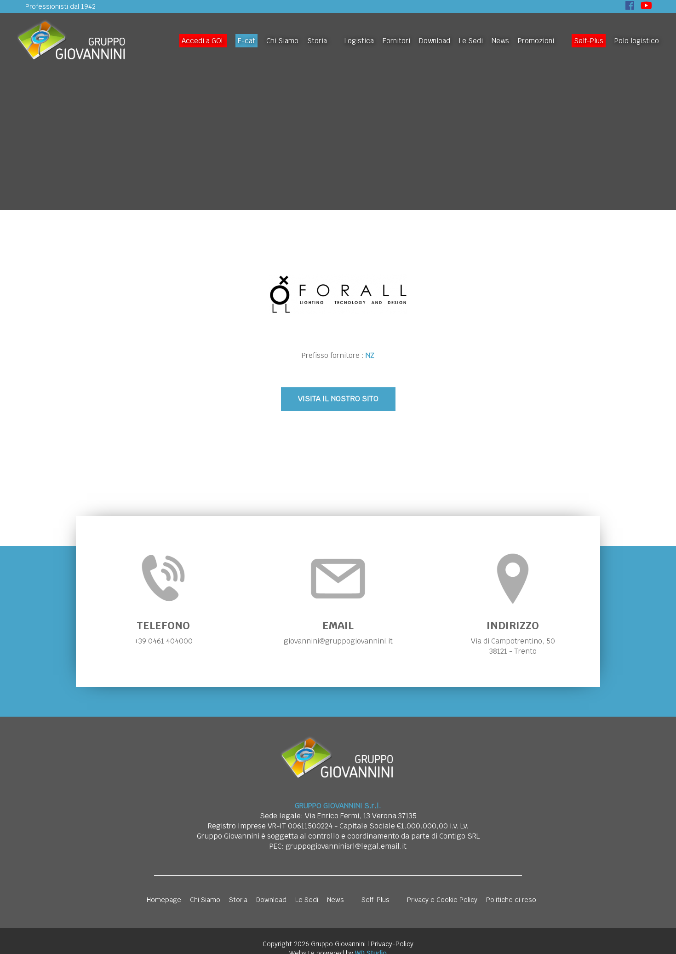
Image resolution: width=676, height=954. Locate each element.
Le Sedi (471, 40)
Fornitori (396, 40)
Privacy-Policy (392, 944)
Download (434, 40)
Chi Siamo (282, 40)
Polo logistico (636, 40)
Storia (317, 40)
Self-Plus (588, 40)
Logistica (359, 40)
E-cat (246, 40)
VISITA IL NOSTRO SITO (338, 398)
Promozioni (536, 40)
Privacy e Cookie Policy (442, 900)
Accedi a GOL (203, 40)
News (500, 40)
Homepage (164, 900)
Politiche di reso (511, 900)
